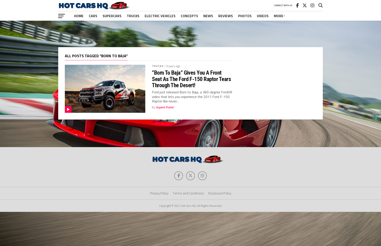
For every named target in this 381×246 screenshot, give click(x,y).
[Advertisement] (190, 34)
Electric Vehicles (160, 15)
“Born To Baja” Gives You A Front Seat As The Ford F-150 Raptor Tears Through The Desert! (191, 79)
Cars (93, 15)
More (278, 15)
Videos (263, 15)
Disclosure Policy (219, 193)
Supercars (112, 15)
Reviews (225, 15)
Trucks (133, 15)
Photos (245, 15)
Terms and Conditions (188, 193)
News (208, 15)
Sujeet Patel (165, 107)
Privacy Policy (159, 193)
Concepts (189, 15)
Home (79, 15)
